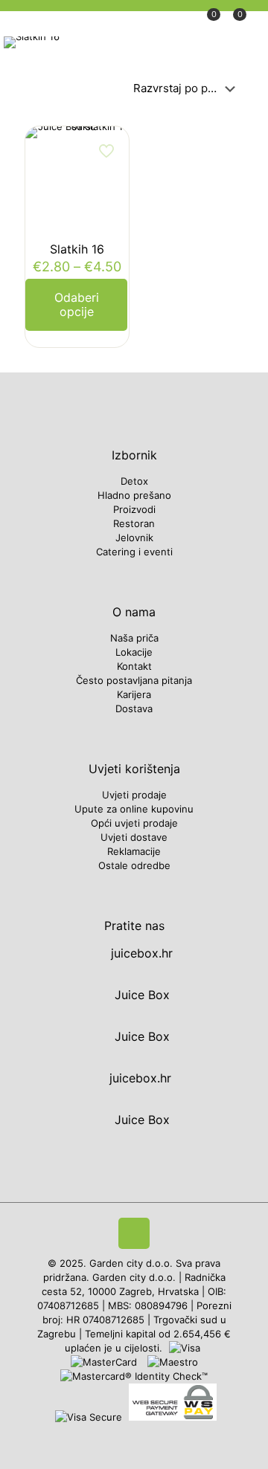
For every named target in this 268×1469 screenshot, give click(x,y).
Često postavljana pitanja (134, 680)
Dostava (134, 708)
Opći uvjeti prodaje (134, 823)
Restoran (134, 523)
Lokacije (134, 652)
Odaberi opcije (76, 304)
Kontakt (134, 666)
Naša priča (134, 638)
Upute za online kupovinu (134, 809)
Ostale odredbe (134, 865)
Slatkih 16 (77, 249)
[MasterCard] (105, 1362)
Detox (134, 481)
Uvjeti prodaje (134, 795)
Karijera (134, 694)
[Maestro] (173, 1362)
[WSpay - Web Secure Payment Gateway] (173, 1417)
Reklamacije (134, 851)
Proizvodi (134, 509)
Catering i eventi (134, 552)
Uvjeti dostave (134, 837)
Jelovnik (134, 537)
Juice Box (140, 994)
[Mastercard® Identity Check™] (134, 1376)
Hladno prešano (134, 495)
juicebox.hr (140, 953)
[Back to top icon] (134, 1233)
